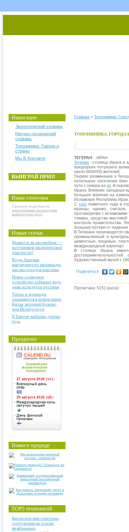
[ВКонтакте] (105, 271)
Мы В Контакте (30, 158)
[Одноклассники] (118, 271)
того (83, 204)
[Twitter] (111, 271)
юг (109, 185)
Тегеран (81, 162)
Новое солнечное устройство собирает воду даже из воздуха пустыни (37, 281)
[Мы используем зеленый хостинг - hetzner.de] (37, 458)
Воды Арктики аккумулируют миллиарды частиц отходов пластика (36, 264)
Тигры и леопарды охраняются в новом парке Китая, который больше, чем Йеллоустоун (37, 302)
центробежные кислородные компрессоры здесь (34, 212)
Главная (82, 117)
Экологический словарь (39, 126)
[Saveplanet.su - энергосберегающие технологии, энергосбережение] (65, 57)
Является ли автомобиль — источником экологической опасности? (37, 247)
